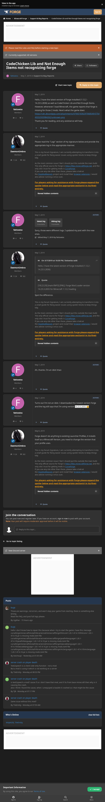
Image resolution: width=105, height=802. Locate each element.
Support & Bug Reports (44, 76)
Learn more (5, 4)
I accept (96, 789)
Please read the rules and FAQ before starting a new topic (33, 48)
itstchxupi (17, 656)
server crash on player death (24, 662)
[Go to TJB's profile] (7, 679)
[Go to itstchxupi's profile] (7, 627)
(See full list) (93, 715)
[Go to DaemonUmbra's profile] (18, 141)
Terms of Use (39, 791)
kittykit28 (10, 722)
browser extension (82, 174)
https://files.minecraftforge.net (78, 166)
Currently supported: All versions (23, 55)
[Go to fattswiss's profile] (7, 76)
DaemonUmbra (17, 151)
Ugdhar (16, 620)
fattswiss (14, 76)
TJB (14, 691)
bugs (13, 607)
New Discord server (17, 550)
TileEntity (17, 672)
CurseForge (70, 168)
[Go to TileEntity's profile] (7, 663)
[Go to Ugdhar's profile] (7, 608)
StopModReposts (45, 174)
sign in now (63, 518)
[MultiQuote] (36, 128)
